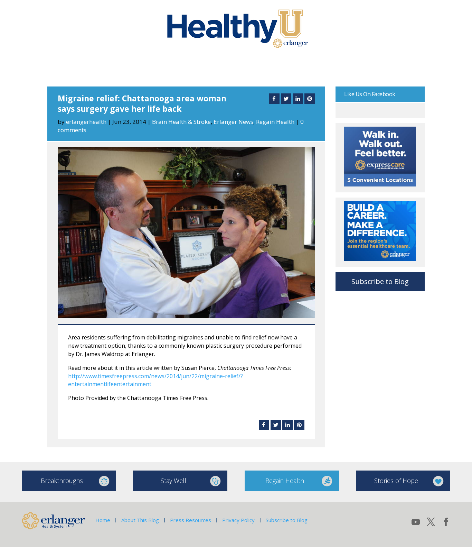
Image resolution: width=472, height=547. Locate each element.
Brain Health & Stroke (181, 122)
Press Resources (190, 520)
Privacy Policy (238, 520)
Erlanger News (233, 122)
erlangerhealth (86, 122)
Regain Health (275, 122)
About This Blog (140, 520)
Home (102, 520)
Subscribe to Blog (380, 281)
